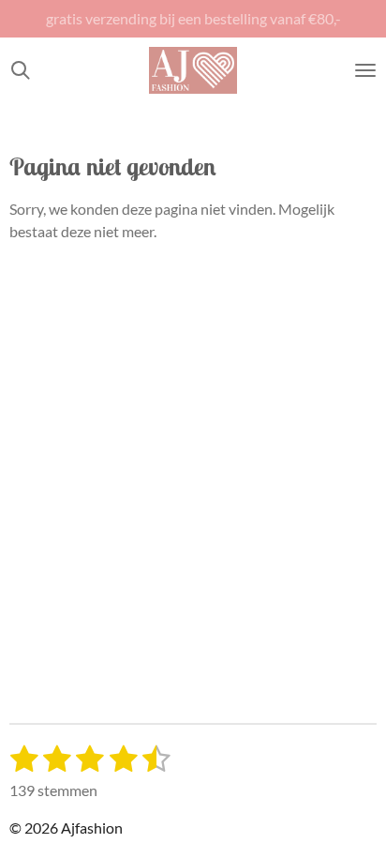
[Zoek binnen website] (20, 70)
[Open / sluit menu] (365, 70)
